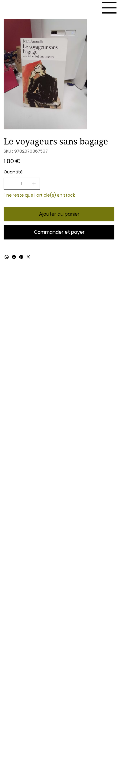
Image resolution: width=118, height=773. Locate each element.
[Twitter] (28, 257)
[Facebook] (14, 257)
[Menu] (109, 7)
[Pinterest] (21, 257)
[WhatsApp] (7, 257)
